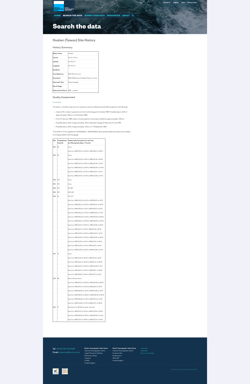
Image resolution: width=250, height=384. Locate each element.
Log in (183, 2)
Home (57, 16)
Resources (113, 16)
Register (176, 2)
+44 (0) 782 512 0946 (65, 349)
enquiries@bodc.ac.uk (69, 352)
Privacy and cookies (147, 353)
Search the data (72, 16)
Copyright (144, 348)
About (126, 16)
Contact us (166, 2)
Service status (192, 2)
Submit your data (95, 16)
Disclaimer (144, 350)
